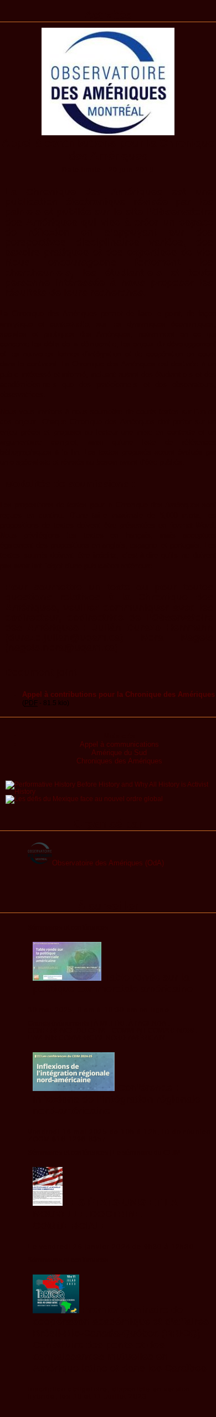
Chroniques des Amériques (119, 761)
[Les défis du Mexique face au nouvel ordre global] (84, 798)
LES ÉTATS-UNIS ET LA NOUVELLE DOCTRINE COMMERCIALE (105, 1214)
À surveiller (108, 906)
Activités (108, 15)
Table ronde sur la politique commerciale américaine (113, 983)
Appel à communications (119, 744)
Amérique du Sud (119, 752)
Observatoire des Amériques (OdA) (108, 863)
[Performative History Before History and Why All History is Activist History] (111, 791)
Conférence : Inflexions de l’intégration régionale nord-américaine (116, 1099)
